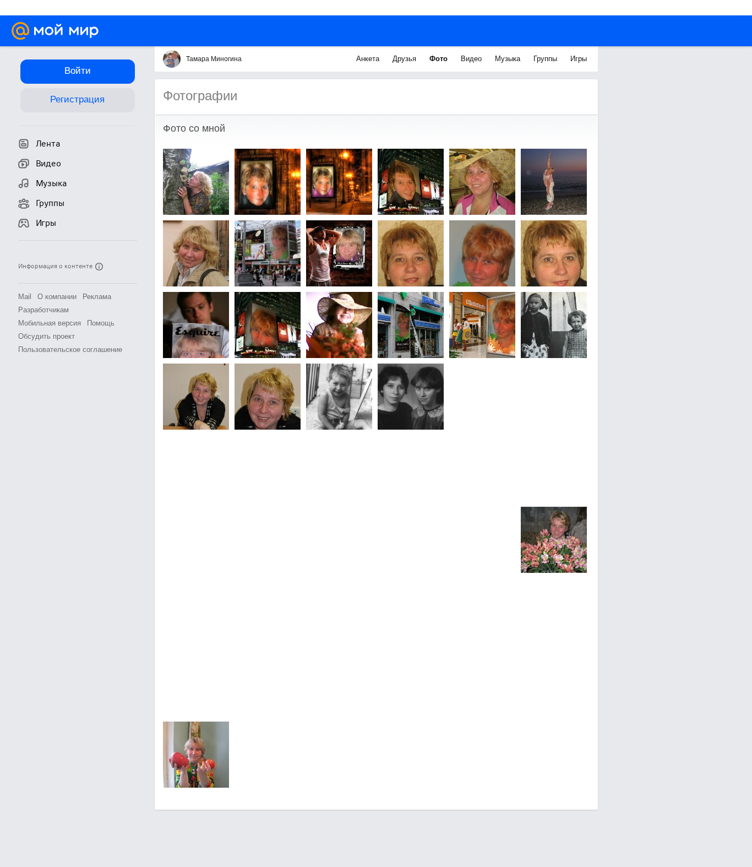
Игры (578, 59)
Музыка (508, 59)
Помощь (101, 323)
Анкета (369, 59)
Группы (546, 59)
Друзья (405, 59)
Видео (472, 59)
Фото (439, 59)
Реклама (97, 296)
